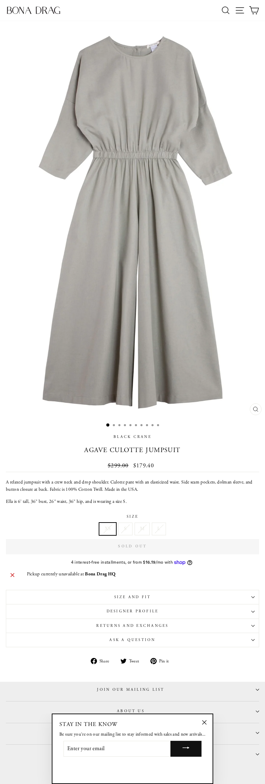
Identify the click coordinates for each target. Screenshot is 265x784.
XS (108, 528)
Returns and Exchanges (132, 625)
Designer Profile (133, 611)
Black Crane (132, 436)
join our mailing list (130, 689)
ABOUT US (131, 711)
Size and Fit (132, 597)
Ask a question (132, 640)
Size (133, 516)
